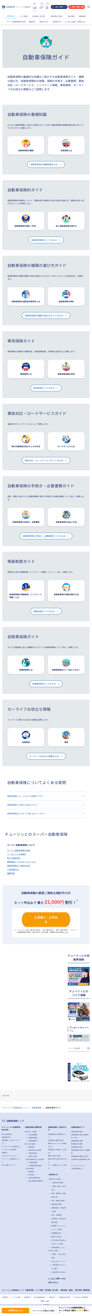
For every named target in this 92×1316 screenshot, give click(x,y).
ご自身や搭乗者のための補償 (34, 1159)
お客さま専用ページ (61, 7)
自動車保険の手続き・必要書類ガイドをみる (44, 535)
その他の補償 (29, 1168)
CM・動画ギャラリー (9, 1165)
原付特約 (31, 1175)
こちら (66, 932)
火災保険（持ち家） (39, 16)
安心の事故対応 (13, 858)
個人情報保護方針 (39, 1297)
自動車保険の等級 (77, 1131)
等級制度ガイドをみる (44, 611)
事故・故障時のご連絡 (59, 1193)
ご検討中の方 (43, 22)
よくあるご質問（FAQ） (57, 1279)
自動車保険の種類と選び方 (79, 1156)
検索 (88, 6)
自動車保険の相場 (77, 1141)
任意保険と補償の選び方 (56, 1140)
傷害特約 (31, 1172)
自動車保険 (11, 16)
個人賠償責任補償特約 (36, 1181)
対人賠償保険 (33, 1135)
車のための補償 (30, 1144)
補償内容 (32, 22)
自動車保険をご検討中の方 (18, 865)
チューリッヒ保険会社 (23, 7)
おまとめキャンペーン (59, 1261)
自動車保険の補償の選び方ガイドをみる (44, 315)
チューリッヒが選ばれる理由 (43, 1311)
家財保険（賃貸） (57, 16)
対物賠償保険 (33, 1138)
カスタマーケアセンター (10, 1156)
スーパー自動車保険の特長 (16, 22)
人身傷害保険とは (77, 1168)
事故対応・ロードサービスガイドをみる (44, 460)
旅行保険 (71, 16)
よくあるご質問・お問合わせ (75, 22)
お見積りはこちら (15, 1310)
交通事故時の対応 (77, 1147)
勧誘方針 (52, 1297)
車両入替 (54, 1197)
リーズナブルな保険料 (16, 854)
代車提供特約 (33, 1153)
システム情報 (16, 1297)
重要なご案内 (45, 1301)
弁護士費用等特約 (34, 1178)
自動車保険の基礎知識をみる (44, 164)
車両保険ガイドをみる (44, 387)
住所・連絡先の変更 (58, 1201)
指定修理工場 (6, 1137)
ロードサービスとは (77, 1165)
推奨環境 (27, 1297)
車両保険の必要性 (77, 1144)
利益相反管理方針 (65, 1297)
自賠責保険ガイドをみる (44, 683)
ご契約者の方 (56, 22)
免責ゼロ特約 (33, 1156)
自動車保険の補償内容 (33, 1127)
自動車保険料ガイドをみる (44, 240)
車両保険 (31, 1147)
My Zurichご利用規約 (81, 1297)
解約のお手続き (57, 1237)
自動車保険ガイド (78, 1127)
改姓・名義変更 (57, 1215)
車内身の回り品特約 (35, 1150)
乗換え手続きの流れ (54, 1156)
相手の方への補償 (30, 1131)
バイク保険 (23, 16)
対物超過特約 (33, 1141)
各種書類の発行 (57, 1233)
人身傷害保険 (33, 1162)
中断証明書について (58, 1247)
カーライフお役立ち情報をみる (44, 756)
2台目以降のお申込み (58, 1272)
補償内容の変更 (57, 1204)
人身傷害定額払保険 (35, 1165)
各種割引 (5, 1153)
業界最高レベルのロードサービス (21, 861)
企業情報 (5, 1297)
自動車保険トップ (15, 1121)
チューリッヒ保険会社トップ (13, 1290)
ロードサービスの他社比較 (10, 1146)
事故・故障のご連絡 (78, 7)
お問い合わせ (53, 1282)
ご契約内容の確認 (57, 1182)
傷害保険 (82, 16)
